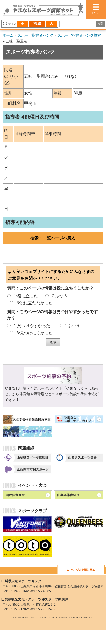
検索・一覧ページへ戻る (53, 238)
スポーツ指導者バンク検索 (79, 35)
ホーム (8, 35)
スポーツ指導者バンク (35, 35)
